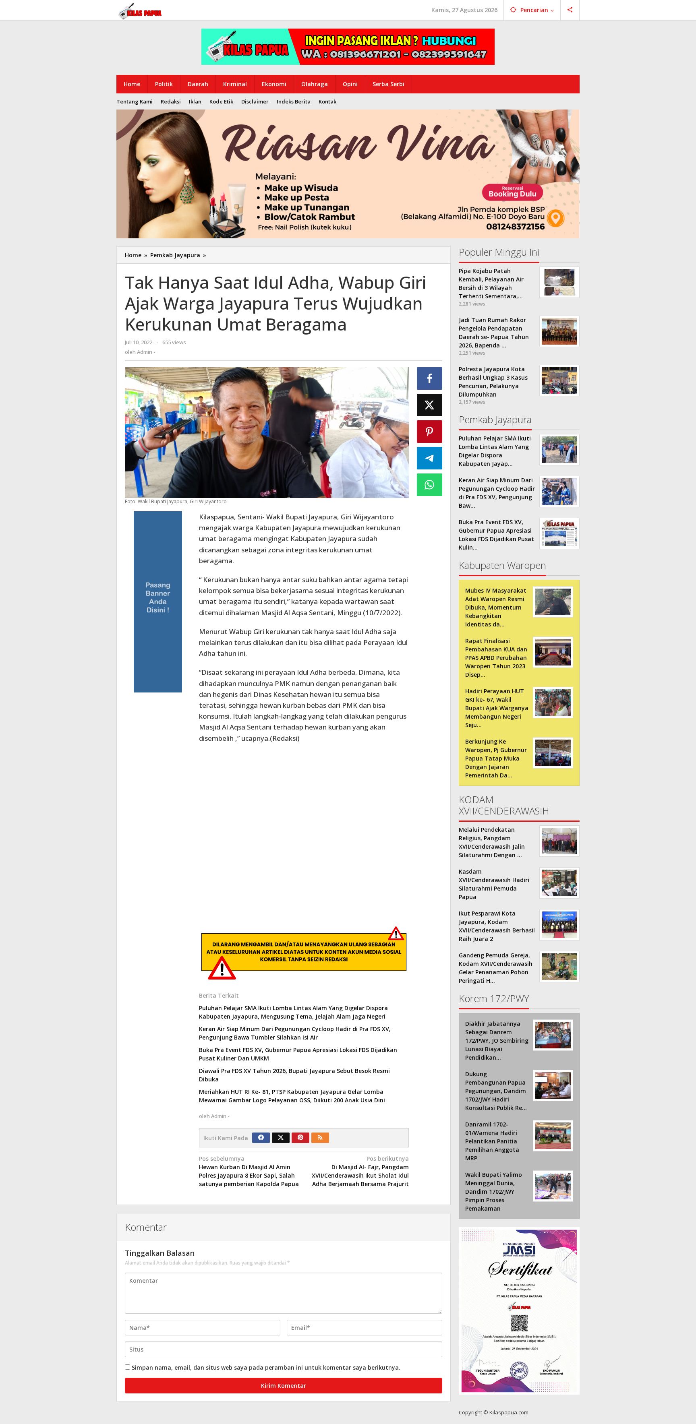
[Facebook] (261, 1138)
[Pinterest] (300, 1138)
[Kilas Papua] (140, 10)
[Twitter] (281, 1138)
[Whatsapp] (430, 484)
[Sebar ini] (430, 378)
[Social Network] (570, 10)
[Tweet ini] (430, 405)
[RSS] (320, 1138)
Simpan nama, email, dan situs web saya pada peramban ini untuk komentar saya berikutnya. (266, 1367)
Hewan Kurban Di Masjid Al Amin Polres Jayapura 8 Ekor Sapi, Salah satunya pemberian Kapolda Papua (249, 1175)
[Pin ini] (430, 431)
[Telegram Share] (430, 458)
